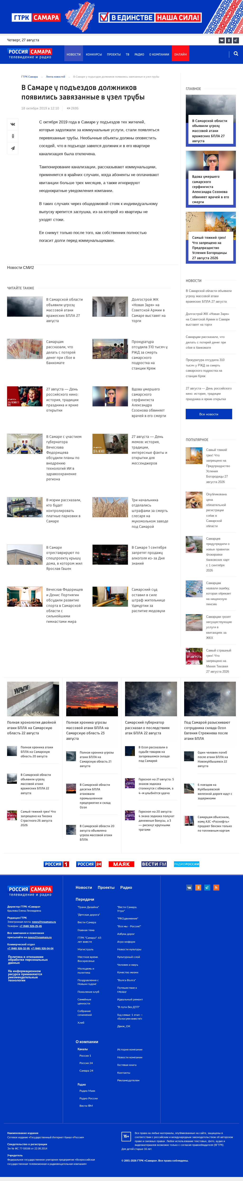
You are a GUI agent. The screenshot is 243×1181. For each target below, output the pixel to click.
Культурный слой (128, 957)
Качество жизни (127, 972)
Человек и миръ (127, 964)
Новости (74, 54)
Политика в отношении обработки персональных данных (28, 960)
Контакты (123, 1072)
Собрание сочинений (85, 1013)
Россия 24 (86, 1063)
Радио (139, 54)
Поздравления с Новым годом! (88, 982)
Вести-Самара (87, 922)
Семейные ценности (84, 1001)
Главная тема (86, 930)
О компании (159, 54)
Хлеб (81, 1022)
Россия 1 (85, 1055)
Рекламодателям (128, 1080)
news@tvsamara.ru (44, 921)
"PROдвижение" (127, 918)
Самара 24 (86, 1070)
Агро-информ (126, 941)
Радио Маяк (87, 1091)
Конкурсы (94, 54)
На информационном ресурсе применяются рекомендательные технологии (25, 975)
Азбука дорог (126, 934)
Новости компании (129, 1057)
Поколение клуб (88, 991)
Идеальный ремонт (130, 999)
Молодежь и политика (86, 970)
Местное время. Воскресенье (88, 959)
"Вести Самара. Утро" (127, 909)
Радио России (88, 1098)
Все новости (208, 414)
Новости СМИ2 (20, 268)
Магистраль (85, 949)
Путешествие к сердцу (127, 989)
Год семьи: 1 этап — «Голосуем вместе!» (130, 1016)
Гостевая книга (126, 1065)
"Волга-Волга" (126, 980)
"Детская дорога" (89, 914)
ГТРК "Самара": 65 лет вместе (89, 939)
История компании (129, 1049)
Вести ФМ (86, 1106)
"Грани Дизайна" (88, 907)
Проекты (114, 54)
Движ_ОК (123, 1026)
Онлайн (180, 54)
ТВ (127, 54)
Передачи (85, 899)
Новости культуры (129, 949)
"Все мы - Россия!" (129, 926)
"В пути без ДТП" (128, 1007)
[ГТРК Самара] (29, 53)
